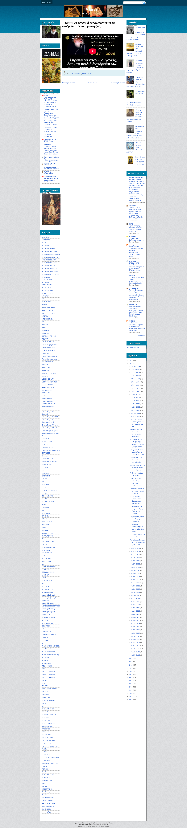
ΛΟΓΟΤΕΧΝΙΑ (46, 558)
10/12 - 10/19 (135, 401)
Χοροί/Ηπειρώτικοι (48, 792)
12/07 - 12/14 (135, 376)
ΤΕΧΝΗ (44, 752)
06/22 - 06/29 (135, 580)
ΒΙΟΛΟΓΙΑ (45, 333)
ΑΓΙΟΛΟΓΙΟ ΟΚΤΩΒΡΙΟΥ (50, 274)
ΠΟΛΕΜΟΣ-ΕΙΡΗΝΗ (49, 715)
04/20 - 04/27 (135, 608)
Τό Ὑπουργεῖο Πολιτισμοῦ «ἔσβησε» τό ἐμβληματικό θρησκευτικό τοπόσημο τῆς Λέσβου (137, 326)
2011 (130, 699)
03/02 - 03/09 (135, 630)
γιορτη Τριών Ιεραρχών (49, 356)
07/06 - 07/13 (135, 573)
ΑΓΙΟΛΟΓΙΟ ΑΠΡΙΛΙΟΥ (49, 248)
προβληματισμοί (47, 726)
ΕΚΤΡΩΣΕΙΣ (46, 453)
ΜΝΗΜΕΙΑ (45, 575)
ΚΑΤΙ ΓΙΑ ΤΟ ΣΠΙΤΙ (48, 542)
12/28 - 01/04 (135, 366)
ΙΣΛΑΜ (44, 527)
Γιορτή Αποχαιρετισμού (49, 345)
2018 (130, 677)
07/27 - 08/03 (135, 564)
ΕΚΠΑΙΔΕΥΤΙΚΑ (47, 447)
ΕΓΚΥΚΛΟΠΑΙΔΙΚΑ (48, 385)
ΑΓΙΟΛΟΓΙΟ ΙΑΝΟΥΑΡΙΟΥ (50, 257)
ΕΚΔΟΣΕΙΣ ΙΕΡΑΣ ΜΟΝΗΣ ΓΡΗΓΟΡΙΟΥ (51, 168)
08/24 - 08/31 (135, 551)
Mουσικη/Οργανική (48, 812)
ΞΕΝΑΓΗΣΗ (46, 626)
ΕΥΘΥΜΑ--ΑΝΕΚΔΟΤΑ (49, 490)
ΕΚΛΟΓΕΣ (45, 444)
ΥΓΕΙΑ (44, 772)
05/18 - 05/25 (135, 595)
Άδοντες (93, 9)
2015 (130, 687)
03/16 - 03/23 (135, 623)
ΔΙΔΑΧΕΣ (45, 376)
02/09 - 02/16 (135, 639)
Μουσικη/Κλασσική (48, 609)
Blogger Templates (87, 824)
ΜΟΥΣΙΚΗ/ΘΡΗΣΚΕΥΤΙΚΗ (51, 606)
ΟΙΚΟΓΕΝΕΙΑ (46, 632)
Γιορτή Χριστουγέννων (49, 359)
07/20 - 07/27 (135, 567)
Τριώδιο (44, 766)
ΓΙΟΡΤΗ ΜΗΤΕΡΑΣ (48, 350)
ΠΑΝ (43, 683)
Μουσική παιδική (47, 592)
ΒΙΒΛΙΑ (44, 327)
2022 (130, 665)
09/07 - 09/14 (135, 416)
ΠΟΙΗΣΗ (45, 712)
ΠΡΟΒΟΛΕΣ (46, 729)
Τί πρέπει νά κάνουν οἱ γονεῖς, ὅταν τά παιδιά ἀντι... (137, 491)
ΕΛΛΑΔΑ (45, 456)
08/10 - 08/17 (135, 558)
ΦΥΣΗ (44, 783)
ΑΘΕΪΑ (44, 299)
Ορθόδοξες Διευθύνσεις (48, 172)
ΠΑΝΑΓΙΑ (45, 686)
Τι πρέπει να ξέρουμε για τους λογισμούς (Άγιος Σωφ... (137, 542)
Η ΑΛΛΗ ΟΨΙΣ (133, 304)
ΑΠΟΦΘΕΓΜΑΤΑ (47, 319)
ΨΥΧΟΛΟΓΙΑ (46, 809)
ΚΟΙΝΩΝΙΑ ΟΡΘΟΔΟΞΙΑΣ (134, 262)
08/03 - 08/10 (135, 561)
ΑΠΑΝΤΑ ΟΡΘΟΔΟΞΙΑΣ (134, 246)
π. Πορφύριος (46, 663)
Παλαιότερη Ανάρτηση (117, 83)
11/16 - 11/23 (135, 385)
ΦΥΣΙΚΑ (44, 786)
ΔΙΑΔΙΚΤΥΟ (46, 367)
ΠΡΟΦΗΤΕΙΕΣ (47, 735)
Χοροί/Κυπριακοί (47, 795)
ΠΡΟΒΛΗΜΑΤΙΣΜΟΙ (49, 723)
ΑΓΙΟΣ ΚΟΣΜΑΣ (47, 290)
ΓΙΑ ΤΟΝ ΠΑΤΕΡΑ (48, 342)
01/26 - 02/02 (135, 645)
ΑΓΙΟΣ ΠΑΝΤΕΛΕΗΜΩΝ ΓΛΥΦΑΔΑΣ (50, 97)
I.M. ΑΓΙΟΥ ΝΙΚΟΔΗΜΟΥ (48, 135)
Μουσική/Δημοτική (48, 603)
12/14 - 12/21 (135, 372)
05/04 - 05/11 (135, 601)
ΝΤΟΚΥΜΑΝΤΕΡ (47, 623)
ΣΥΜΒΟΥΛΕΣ (46, 743)
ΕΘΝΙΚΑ (44, 396)
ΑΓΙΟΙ (44, 243)
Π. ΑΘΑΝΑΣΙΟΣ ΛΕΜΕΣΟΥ (51, 646)
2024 (130, 659)
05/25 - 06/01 (135, 592)
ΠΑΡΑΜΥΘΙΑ (46, 694)
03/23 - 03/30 (135, 620)
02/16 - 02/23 (135, 636)
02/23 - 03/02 (135, 633)
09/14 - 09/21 (135, 413)
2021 (130, 668)
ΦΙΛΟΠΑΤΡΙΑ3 (47, 780)
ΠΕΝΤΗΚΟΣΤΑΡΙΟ (48, 700)
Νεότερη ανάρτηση (68, 83)
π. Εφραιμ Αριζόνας (48, 652)
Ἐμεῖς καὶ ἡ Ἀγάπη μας (136, 240)
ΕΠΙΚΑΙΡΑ (45, 473)
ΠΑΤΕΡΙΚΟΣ (133, 205)
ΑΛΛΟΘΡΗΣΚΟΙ (47, 310)
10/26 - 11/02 (135, 394)
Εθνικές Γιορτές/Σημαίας (50, 431)
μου (43, 583)
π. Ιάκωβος (45, 657)
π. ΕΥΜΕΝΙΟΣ (47, 649)
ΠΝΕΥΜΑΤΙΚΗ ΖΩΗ (48, 709)
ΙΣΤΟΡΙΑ (45, 530)
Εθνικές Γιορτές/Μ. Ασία (50, 425)
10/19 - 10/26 (135, 397)
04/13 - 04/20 (135, 611)
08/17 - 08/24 (135, 554)
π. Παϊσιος (45, 660)
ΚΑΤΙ (43, 539)
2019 (130, 674)
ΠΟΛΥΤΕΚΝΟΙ (47, 720)
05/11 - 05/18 (135, 598)
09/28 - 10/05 (135, 407)
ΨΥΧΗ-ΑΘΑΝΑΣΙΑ (48, 806)
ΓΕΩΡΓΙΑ (45, 339)
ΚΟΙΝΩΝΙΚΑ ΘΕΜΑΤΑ (49, 547)
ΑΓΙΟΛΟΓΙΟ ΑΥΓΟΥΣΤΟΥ (50, 251)
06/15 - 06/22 (135, 583)
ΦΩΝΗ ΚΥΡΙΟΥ (49, 164)
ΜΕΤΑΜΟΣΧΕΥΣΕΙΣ (49, 567)
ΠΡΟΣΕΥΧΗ (46, 732)
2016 (130, 684)
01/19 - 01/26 (135, 649)
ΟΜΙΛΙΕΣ (45, 637)
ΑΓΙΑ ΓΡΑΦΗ (46, 240)
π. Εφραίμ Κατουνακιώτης (50, 654)
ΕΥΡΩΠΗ (45, 493)
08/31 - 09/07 (135, 548)
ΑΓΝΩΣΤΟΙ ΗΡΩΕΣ (48, 293)
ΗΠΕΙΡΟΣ (45, 499)
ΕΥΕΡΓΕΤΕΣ (46, 487)
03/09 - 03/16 (135, 627)
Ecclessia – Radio (50, 128)
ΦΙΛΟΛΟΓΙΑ (46, 777)
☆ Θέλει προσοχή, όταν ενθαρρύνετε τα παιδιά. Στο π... (137, 460)
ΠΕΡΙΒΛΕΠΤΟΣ (134, 288)
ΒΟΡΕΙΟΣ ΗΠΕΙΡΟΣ (49, 336)
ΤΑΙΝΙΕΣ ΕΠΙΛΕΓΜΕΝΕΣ (50, 746)
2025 (130, 363)
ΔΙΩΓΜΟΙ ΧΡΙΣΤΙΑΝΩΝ (49, 382)
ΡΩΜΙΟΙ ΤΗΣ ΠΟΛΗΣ (136, 178)
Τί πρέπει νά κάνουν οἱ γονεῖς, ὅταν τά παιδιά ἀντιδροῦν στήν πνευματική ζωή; (88, 24)
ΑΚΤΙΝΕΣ (132, 321)
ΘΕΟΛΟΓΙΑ (46, 513)
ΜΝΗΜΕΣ (45, 578)
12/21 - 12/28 (135, 369)
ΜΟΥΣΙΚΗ (45, 586)
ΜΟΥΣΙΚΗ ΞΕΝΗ (47, 589)
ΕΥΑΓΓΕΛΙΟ (46, 484)
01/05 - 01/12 (135, 655)
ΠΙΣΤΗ (44, 703)
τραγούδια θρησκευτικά (50, 763)
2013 (130, 693)
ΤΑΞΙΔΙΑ (44, 749)
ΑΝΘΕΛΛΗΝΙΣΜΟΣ (48, 313)
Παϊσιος (44, 680)
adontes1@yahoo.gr (133, 347)
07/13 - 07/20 (135, 570)
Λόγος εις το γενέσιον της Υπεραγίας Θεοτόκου (137, 519)
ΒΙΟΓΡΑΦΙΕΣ (46, 330)
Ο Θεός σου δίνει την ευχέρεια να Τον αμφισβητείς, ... (137, 467)
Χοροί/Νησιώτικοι (47, 797)
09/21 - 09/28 (135, 410)
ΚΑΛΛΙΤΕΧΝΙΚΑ (47, 533)
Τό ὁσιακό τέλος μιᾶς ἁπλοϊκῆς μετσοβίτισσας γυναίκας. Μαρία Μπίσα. (136, 252)
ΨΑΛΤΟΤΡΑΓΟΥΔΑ (48, 803)
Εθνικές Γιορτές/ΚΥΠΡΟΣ (50, 417)
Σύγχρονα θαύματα (48, 740)
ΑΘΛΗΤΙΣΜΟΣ (47, 302)
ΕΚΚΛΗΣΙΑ (45, 439)
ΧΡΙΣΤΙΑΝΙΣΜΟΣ (47, 800)
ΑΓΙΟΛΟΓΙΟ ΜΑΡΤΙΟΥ (49, 268)
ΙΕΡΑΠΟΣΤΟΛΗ (47, 522)
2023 (130, 662)
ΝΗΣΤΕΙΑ (45, 620)
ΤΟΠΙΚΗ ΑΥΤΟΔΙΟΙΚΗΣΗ (50, 757)
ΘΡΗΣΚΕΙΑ (45, 516)
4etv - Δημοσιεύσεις (51, 157)
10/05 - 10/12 (135, 404)
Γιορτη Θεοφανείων (48, 347)
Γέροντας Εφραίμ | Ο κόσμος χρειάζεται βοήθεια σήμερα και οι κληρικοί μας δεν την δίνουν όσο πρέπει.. (51, 150)
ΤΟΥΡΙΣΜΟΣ (46, 760)
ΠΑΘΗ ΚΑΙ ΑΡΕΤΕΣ (48, 672)
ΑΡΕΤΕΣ (45, 322)
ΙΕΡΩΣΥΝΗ (45, 524)
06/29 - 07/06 (135, 576)
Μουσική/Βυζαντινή (48, 595)
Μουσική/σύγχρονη (48, 612)
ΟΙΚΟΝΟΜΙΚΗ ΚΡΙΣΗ (49, 634)
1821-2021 (45, 237)
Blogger (111, 823)
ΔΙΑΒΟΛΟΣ (45, 365)
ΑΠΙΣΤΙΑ (45, 316)
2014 (130, 690)
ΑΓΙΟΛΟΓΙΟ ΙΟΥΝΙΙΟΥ (49, 263)
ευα (43, 482)
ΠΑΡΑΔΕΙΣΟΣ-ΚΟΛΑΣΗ (50, 689)
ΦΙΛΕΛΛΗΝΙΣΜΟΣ (48, 775)
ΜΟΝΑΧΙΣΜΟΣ (47, 581)
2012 (130, 696)
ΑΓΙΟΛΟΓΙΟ (46, 246)
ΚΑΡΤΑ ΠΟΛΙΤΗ (47, 536)
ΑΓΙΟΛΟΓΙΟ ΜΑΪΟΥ (48, 266)
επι (43, 470)
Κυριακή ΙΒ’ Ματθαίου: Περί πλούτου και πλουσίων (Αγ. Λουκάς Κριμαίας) (136, 81)
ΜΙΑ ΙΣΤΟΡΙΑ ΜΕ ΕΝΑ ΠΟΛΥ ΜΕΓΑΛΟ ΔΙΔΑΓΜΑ (135, 147)
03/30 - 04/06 (135, 617)
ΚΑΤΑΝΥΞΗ (133, 276)
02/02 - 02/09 (135, 642)
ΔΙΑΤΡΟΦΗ (45, 370)
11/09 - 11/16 (135, 388)
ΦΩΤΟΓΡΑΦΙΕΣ (47, 789)
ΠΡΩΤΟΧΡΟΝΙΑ (47, 737)
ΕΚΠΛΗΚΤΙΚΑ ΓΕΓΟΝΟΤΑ (51, 450)
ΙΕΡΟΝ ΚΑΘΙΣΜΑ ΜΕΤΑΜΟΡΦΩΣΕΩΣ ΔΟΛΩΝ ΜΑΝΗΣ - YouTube (51, 179)
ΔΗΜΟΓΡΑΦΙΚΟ (47, 362)
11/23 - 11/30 (135, 382)
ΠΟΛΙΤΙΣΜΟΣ (46, 717)
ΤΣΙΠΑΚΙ (45, 769)
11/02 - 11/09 (135, 391)
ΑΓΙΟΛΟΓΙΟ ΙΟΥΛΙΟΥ (49, 260)
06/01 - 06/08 (135, 589)
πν (43, 706)
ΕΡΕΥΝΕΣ (45, 479)
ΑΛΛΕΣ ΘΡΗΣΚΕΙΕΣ (49, 307)
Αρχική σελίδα (46, 2)
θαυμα (44, 504)
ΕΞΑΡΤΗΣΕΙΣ (46, 464)
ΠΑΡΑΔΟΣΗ (46, 692)
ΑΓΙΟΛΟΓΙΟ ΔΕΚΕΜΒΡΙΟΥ (51, 254)
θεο (43, 510)
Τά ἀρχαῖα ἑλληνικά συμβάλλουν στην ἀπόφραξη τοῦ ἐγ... (137, 452)
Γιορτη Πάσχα (46, 353)
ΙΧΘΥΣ (131, 224)
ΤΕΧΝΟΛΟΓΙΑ (46, 755)
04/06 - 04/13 (135, 614)
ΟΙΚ (43, 629)
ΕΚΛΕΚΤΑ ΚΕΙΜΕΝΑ (49, 442)
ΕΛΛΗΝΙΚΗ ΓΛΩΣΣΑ (49, 459)
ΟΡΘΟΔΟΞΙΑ (46, 640)
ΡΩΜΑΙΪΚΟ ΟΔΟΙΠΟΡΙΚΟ (134, 237)
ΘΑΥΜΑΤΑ (45, 507)
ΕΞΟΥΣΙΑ (45, 467)
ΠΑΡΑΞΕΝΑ (46, 697)
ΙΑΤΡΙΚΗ (45, 519)
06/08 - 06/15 (135, 586)
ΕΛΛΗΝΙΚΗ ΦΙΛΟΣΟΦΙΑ (50, 462)
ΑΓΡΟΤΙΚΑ (45, 296)
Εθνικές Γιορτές (47, 398)
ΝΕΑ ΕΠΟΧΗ (46, 614)
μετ (43, 564)
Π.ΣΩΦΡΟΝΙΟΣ (47, 666)
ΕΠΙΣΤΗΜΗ (46, 476)
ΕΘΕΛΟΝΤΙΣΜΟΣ (48, 387)
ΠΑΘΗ (44, 669)
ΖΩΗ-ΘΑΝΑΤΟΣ (47, 496)
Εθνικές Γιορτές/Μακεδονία (51, 428)
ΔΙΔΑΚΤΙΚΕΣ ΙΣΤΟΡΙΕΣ (50, 373)
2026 (130, 360)
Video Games (81, 826)
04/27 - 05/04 (135, 605)
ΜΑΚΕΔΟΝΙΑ (46, 561)
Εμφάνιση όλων (141, 335)
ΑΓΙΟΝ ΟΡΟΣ (46, 287)
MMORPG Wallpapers (92, 826)
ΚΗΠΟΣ (44, 544)
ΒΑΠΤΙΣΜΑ (45, 324)
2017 (130, 681)
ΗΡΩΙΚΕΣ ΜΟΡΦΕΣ (48, 502)
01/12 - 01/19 (135, 652)
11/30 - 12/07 (135, 379)
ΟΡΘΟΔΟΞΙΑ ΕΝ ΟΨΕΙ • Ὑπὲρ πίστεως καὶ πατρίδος (50, 141)
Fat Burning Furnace (103, 826)
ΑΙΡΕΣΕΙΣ (45, 304)
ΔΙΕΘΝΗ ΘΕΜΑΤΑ (48, 379)
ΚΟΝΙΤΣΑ (45, 555)
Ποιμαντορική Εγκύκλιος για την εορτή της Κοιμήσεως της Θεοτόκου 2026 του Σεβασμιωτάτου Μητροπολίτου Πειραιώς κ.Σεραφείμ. (51, 118)
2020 (130, 671)
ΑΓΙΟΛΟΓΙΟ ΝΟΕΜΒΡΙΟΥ (50, 271)
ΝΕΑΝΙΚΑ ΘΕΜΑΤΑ (48, 617)
